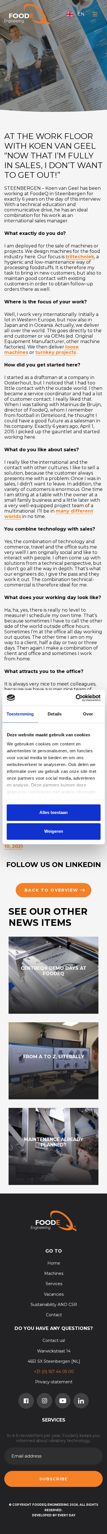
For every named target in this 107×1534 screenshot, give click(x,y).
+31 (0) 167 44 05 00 (54, 1371)
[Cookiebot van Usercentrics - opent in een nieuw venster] (76, 698)
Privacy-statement (53, 1381)
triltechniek (80, 256)
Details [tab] (55, 713)
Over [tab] (88, 713)
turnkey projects (55, 352)
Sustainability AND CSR (54, 1304)
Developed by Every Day (53, 1515)
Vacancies (54, 1294)
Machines (53, 1273)
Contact (54, 1314)
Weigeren (53, 831)
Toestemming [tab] (20, 713)
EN (81, 14)
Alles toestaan (53, 812)
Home (53, 1263)
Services (54, 1283)
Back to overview (51, 890)
